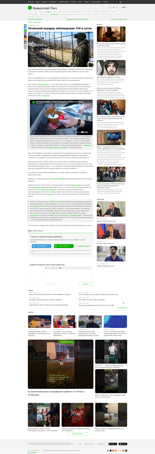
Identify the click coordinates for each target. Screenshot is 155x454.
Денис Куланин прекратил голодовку (108, 77)
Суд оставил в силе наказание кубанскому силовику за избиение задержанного (64, 333)
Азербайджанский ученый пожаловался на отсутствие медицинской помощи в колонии (88, 333)
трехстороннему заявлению (46, 189)
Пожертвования (101, 443)
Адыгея (41, 11)
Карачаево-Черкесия (33, 14)
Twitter (53, 213)
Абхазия (30, 11)
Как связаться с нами (89, 443)
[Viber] (25, 34)
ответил (50, 194)
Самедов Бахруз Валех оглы (105, 266)
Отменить (85, 284)
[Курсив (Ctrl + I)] (49, 268)
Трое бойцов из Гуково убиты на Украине (92, 300)
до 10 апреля (45, 95)
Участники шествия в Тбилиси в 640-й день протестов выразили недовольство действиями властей (111, 186)
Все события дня (122, 307)
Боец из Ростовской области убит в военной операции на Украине (50, 294)
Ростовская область (77, 14)
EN (126, 1)
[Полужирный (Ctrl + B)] (46, 268)
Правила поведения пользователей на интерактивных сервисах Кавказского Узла (61, 450)
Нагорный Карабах (54, 14)
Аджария (36, 11)
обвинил (37, 187)
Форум (73, 2)
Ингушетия (95, 11)
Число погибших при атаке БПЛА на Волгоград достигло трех (98, 294)
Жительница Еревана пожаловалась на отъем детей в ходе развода (111, 44)
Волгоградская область (75, 11)
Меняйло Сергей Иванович (105, 243)
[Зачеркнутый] (56, 268)
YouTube (34, 215)
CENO (87, 201)
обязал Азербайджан (59, 179)
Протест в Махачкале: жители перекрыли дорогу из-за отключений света (110, 396)
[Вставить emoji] (60, 268)
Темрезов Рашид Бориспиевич (106, 221)
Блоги (80, 2)
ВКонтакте (65, 215)
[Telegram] (25, 28)
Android (35, 206)
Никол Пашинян (76, 185)
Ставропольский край (106, 14)
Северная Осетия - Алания (89, 14)
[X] (25, 36)
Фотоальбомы (96, 2)
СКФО (98, 14)
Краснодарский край (44, 14)
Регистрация (51, 284)
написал (86, 145)
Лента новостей (37, 22)
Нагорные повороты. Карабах (57, 147)
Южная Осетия (120, 14)
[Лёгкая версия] (120, 2)
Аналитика (52, 2)
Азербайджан (48, 11)
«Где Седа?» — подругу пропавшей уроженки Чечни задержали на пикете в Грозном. (109, 366)
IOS (40, 206)
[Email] (25, 45)
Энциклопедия (64, 2)
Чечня (114, 14)
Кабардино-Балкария (105, 11)
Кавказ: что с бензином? (36, 19)
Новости (30, 2)
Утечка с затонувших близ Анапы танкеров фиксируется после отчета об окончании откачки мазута (115, 333)
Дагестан (89, 11)
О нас (80, 443)
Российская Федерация (66, 14)
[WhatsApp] (25, 31)
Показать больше (77, 433)
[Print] (25, 47)
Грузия (84, 11)
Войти (123, 7)
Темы (37, 2)
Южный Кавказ (31, 16)
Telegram (53, 201)
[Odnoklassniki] (25, 39)
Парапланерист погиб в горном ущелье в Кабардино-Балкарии (48, 305)
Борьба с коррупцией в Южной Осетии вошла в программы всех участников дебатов (111, 148)
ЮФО (38, 16)
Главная (30, 22)
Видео (87, 2)
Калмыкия (113, 11)
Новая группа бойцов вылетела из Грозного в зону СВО (96, 305)
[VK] (25, 25)
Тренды (44, 2)
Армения (55, 11)
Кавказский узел (43, 84)
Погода (105, 2)
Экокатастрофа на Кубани (120, 19)
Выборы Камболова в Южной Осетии (78, 19)
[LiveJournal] (25, 42)
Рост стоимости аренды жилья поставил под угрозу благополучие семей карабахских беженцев (110, 118)
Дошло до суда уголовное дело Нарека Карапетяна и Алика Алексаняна (109, 89)
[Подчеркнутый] (52, 268)
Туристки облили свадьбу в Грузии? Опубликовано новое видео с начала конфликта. (43, 429)
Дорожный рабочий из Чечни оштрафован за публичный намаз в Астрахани (39, 333)
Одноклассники (76, 215)
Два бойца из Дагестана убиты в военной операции (45, 300)
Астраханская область (63, 11)
